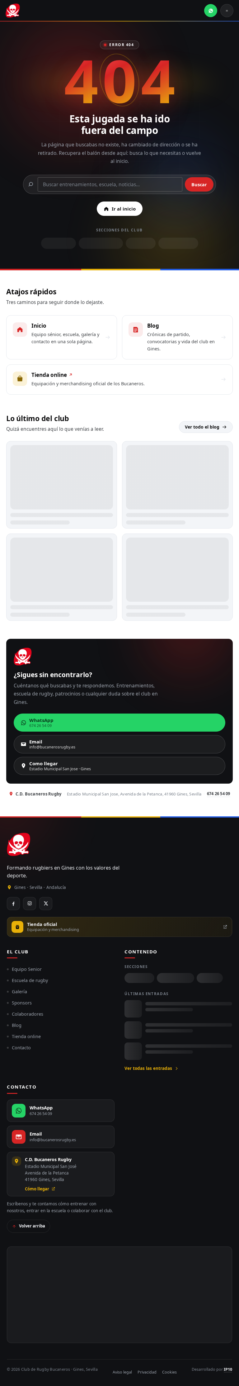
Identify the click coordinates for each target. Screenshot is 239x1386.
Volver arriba (32, 1226)
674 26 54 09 (218, 793)
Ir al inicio (124, 209)
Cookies (169, 1372)
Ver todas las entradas (148, 1068)
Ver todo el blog (202, 427)
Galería (19, 991)
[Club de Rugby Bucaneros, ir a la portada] (13, 11)
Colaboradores (27, 1014)
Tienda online (26, 1036)
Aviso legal (122, 1372)
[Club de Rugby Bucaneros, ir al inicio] (18, 844)
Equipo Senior (27, 969)
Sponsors (22, 1002)
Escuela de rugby (30, 980)
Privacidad (147, 1372)
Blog (16, 1025)
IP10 (228, 1369)
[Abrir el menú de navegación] (226, 10)
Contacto (21, 1047)
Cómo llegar (37, 1189)
